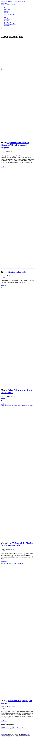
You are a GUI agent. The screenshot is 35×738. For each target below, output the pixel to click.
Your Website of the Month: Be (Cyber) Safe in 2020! (17, 544)
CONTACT (4, 3)
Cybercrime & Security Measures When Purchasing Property (15, 144)
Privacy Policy (5, 735)
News (13, 151)
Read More (4, 167)
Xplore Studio (26, 735)
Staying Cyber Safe (17, 272)
